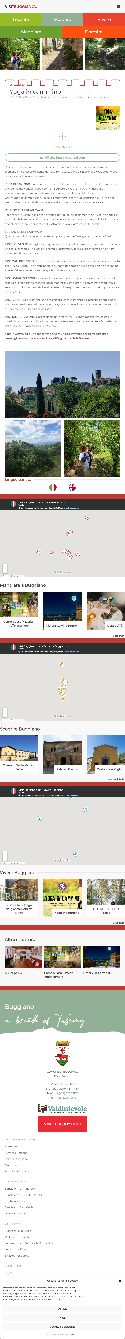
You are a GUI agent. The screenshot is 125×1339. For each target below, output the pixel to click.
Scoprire (62, 19)
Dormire (94, 31)
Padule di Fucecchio (18, 1237)
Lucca (9, 1273)
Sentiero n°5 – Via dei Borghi (23, 1195)
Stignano (11, 1146)
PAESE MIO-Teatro (16, 1213)
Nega (62, 1317)
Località (21, 19)
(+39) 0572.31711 (68, 1093)
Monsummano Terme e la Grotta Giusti (30, 1243)
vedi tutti (119, 635)
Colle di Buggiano (16, 1159)
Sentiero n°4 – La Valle (19, 1207)
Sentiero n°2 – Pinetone (20, 1188)
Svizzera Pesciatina (17, 1255)
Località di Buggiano (20, 1139)
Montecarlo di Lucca (18, 1230)
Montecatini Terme (17, 1249)
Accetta (62, 1308)
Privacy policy (69, 1334)
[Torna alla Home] (21, 6)
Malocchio (11, 1165)
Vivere (104, 19)
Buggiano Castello (17, 1171)
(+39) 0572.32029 (65, 1097)
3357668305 (65, 147)
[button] (120, 1280)
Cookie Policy (54, 1334)
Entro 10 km (13, 1223)
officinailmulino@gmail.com (65, 157)
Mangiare (31, 31)
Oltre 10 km (13, 1266)
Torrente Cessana (16, 1152)
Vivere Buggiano (17, 872)
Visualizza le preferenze (62, 1326)
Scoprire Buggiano (20, 729)
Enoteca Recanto (16, 1201)
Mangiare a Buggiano (23, 585)
